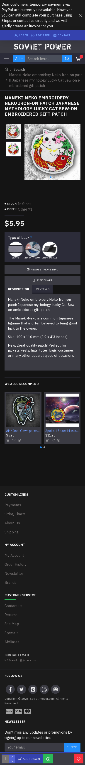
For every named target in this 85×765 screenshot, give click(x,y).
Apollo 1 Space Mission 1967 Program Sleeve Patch (62, 431)
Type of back (18, 237)
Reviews (43, 289)
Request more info (44, 269)
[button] (50, 177)
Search (19, 69)
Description (18, 289)
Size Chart (44, 280)
